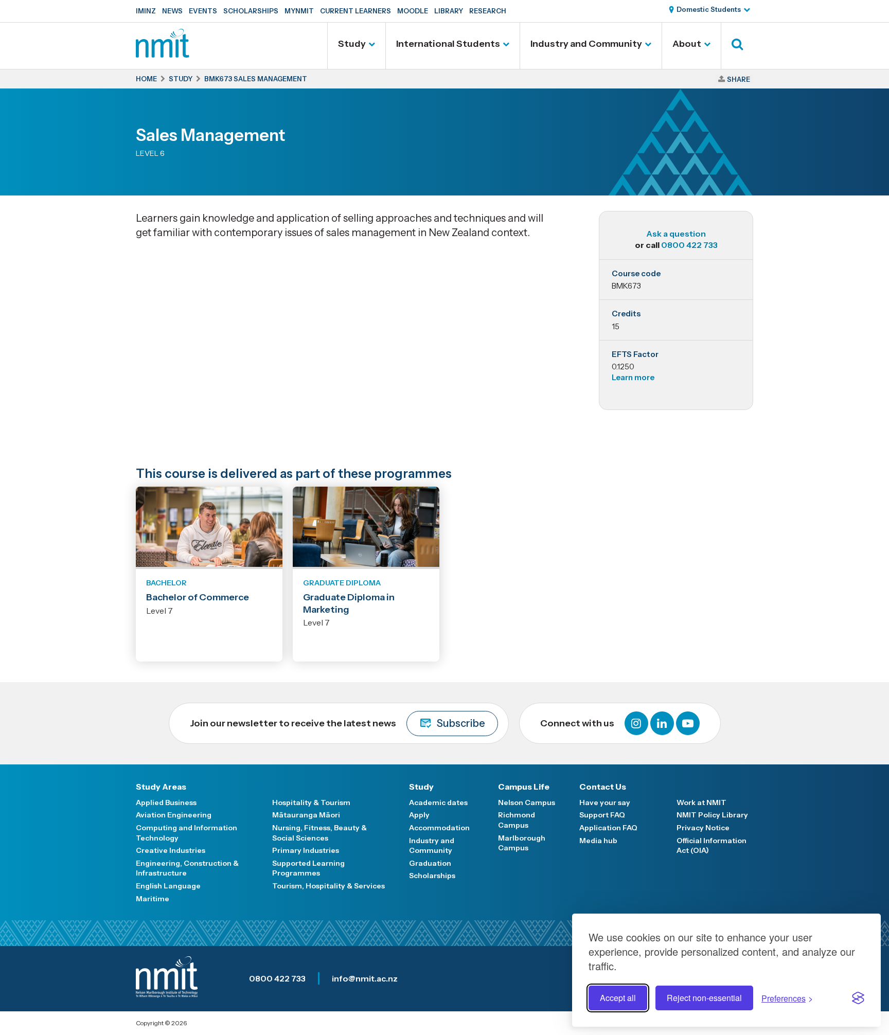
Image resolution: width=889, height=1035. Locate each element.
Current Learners (355, 11)
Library (448, 11)
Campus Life (523, 786)
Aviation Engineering (173, 814)
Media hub (598, 840)
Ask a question (676, 233)
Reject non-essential (704, 998)
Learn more (633, 377)
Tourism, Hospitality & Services (328, 885)
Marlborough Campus (521, 843)
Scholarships (250, 11)
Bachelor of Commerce (197, 597)
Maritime (152, 898)
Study (352, 43)
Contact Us (602, 786)
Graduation (430, 863)
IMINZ (146, 11)
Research (487, 11)
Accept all (618, 998)
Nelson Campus (526, 802)
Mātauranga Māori (306, 814)
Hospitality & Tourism (311, 802)
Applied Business (166, 802)
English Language (168, 885)
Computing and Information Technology (186, 833)
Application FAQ (608, 827)
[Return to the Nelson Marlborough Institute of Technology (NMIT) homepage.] (162, 54)
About (686, 43)
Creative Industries (170, 850)
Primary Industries (305, 850)
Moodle (412, 11)
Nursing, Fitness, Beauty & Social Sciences (319, 833)
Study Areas (161, 786)
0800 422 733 (689, 245)
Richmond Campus (516, 820)
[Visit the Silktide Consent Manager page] (858, 998)
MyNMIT (299, 11)
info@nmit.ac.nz (365, 978)
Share (738, 79)
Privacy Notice (703, 827)
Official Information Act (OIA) (711, 845)
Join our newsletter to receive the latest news (337, 723)
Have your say (604, 802)
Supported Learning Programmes (308, 868)
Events (203, 11)
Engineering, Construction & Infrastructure (187, 868)
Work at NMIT (701, 802)
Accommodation (439, 827)
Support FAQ (602, 814)
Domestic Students (709, 9)
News (172, 11)
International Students (448, 43)
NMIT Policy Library (712, 814)
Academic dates (438, 802)
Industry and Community (586, 43)
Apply (419, 814)
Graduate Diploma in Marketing (349, 603)
